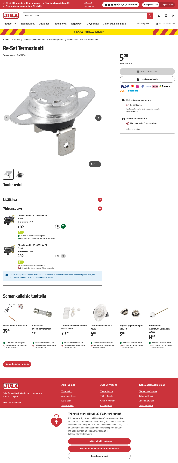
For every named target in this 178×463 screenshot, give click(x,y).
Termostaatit (72, 40)
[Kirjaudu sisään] (159, 16)
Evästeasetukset (99, 456)
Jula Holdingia (14, 403)
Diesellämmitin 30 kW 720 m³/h (42, 248)
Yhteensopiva (12, 208)
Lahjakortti (89, 7)
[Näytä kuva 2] (20, 174)
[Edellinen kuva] (7, 118)
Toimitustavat (67, 405)
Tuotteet (7, 23)
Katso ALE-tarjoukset (94, 32)
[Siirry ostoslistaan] (166, 16)
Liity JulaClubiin (146, 396)
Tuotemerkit (59, 23)
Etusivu (6, 40)
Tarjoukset (76, 23)
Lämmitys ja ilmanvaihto (34, 40)
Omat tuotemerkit (108, 401)
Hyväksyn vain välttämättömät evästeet (99, 448)
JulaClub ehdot (146, 405)
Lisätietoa (10, 199)
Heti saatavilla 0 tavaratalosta (37, 268)
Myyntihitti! (93, 23)
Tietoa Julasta (106, 391)
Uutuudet (44, 23)
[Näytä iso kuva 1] (52, 117)
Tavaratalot (66, 391)
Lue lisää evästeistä (94, 431)
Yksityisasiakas (151, 5)
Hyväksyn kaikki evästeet (99, 441)
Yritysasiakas (167, 5)
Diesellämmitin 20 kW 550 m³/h (42, 218)
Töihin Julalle (106, 396)
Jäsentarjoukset (146, 401)
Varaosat (16, 40)
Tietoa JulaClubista (148, 391)
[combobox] (88, 16)
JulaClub (88, 2)
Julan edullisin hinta (114, 23)
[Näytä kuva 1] (8, 174)
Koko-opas (66, 401)
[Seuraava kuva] (98, 118)
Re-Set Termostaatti (89, 40)
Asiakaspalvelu (144, 24)
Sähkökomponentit (56, 40)
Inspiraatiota (28, 23)
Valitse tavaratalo (167, 24)
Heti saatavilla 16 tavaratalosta (37, 238)
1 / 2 (93, 164)
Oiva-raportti (106, 405)
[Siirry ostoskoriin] (173, 16)
